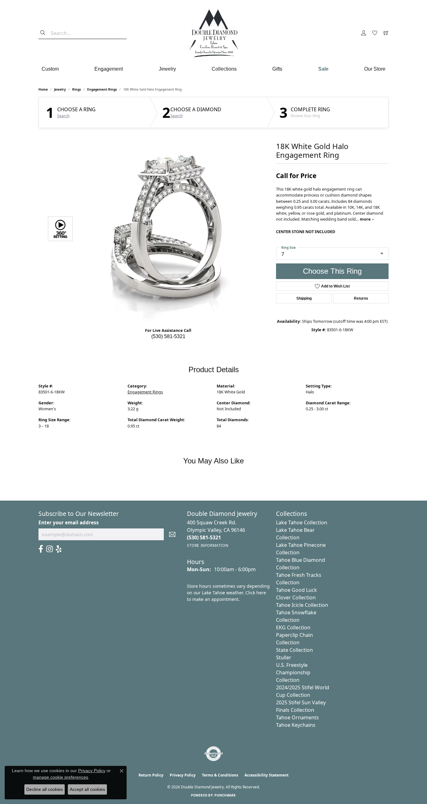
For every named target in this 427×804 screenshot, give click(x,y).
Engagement (108, 69)
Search (63, 116)
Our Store (374, 69)
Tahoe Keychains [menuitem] (295, 725)
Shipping (304, 298)
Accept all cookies (87, 789)
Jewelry (167, 69)
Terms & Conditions (220, 775)
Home (43, 89)
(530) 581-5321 (168, 336)
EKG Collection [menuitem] (293, 627)
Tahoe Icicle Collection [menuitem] (302, 605)
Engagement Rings (102, 89)
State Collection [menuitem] (294, 650)
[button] (363, 33)
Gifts (277, 69)
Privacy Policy (183, 775)
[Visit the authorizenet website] (213, 754)
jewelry (60, 89)
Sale (323, 69)
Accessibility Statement (266, 775)
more (366, 219)
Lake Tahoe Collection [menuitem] (301, 522)
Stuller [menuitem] (283, 657)
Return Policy (150, 775)
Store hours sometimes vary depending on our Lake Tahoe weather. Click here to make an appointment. (228, 592)
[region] (166, 228)
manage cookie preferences (60, 777)
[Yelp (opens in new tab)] (59, 549)
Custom (50, 69)
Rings (76, 89)
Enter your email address (68, 522)
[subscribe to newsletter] (172, 534)
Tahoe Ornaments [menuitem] (297, 717)
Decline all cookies (44, 789)
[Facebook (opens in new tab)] (40, 549)
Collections (224, 69)
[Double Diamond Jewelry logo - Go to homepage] (213, 33)
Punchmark (225, 795)
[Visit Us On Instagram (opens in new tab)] (49, 549)
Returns (361, 298)
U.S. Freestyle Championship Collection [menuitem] (293, 672)
